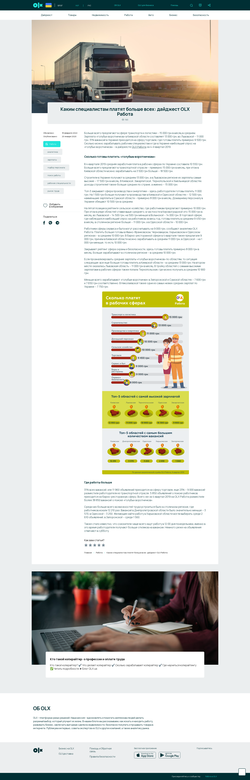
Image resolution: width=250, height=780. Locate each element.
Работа (128, 15)
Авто (151, 15)
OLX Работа (139, 147)
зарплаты (52, 159)
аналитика (53, 152)
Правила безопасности (102, 756)
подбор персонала (56, 167)
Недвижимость (100, 15)
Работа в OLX (211, 776)
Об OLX (117, 5)
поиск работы (54, 175)
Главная (88, 552)
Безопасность (201, 15)
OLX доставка (66, 753)
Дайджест (46, 15)
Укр (77, 5)
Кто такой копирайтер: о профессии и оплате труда (87, 659)
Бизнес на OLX (66, 748)
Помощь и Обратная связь (101, 750)
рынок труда (53, 191)
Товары (72, 15)
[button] (191, 5)
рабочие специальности (59, 183)
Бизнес (173, 15)
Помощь (174, 5)
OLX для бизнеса (146, 5)
